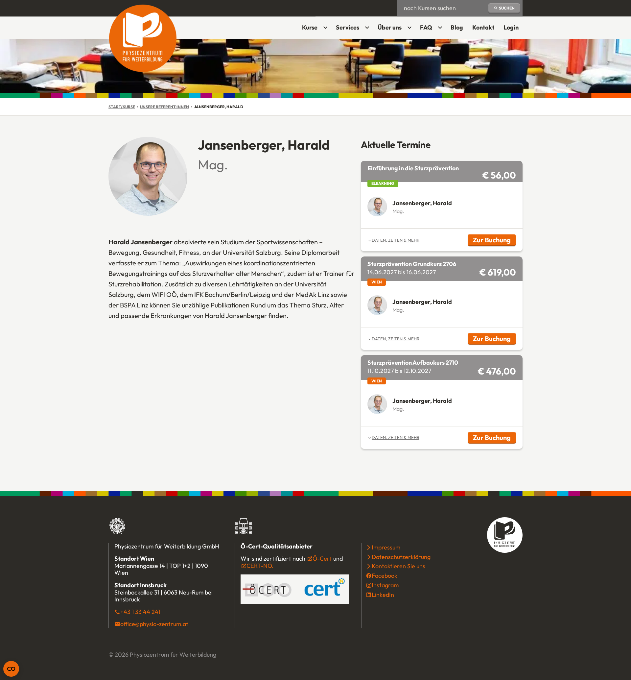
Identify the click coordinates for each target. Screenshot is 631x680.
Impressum (386, 547)
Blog (457, 27)
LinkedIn (383, 594)
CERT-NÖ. (259, 566)
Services (347, 27)
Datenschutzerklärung (401, 557)
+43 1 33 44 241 (140, 612)
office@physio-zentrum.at (154, 624)
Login (513, 30)
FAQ (426, 27)
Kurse (309, 27)
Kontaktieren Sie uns (398, 566)
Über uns (390, 27)
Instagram (385, 585)
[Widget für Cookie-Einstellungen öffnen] (11, 669)
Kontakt (483, 27)
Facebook (384, 575)
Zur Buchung (494, 241)
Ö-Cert (322, 558)
